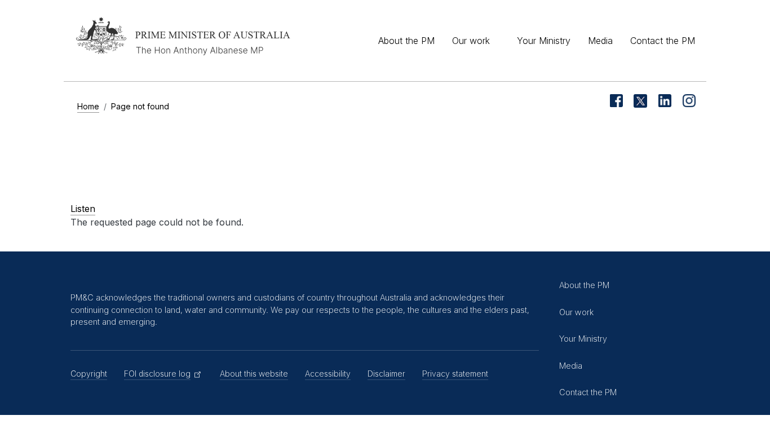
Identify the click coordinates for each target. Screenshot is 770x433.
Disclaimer (386, 373)
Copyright (88, 373)
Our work (471, 40)
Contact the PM (662, 40)
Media (600, 40)
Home (88, 106)
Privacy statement (455, 373)
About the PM (406, 40)
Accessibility (328, 373)
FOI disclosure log (157, 373)
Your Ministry (543, 40)
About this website (254, 373)
